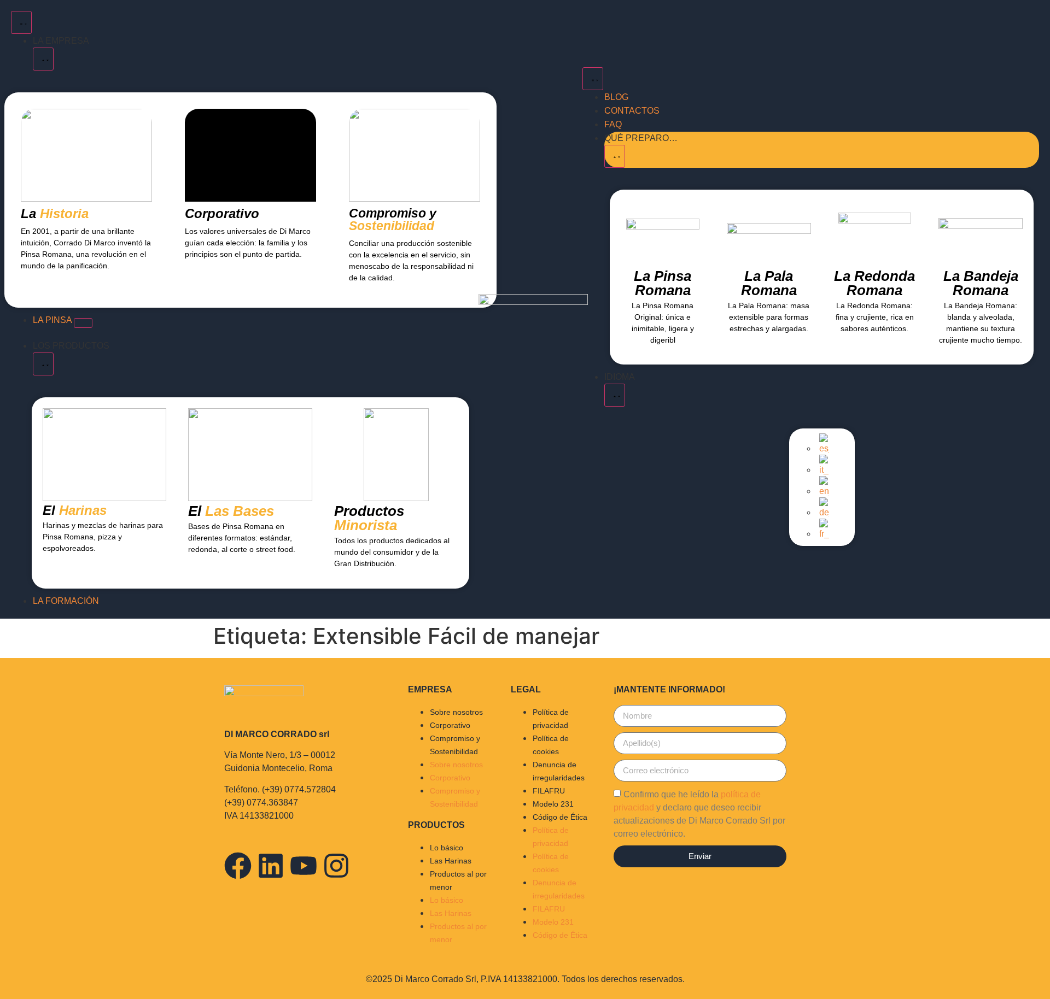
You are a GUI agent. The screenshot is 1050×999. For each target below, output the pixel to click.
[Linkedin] (270, 865)
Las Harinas (450, 860)
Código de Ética (560, 817)
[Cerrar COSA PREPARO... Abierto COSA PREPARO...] (614, 156)
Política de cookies (551, 745)
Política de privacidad (551, 719)
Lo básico (446, 847)
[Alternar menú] (21, 22)
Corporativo (450, 725)
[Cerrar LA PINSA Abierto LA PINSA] (83, 323)
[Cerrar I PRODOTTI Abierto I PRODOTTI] (43, 363)
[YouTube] (303, 865)
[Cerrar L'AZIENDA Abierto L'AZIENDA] (43, 59)
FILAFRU (549, 790)
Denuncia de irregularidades (559, 771)
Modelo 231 (553, 804)
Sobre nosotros (456, 712)
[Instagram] (336, 865)
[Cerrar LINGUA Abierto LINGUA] (614, 395)
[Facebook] (238, 865)
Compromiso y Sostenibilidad (455, 745)
